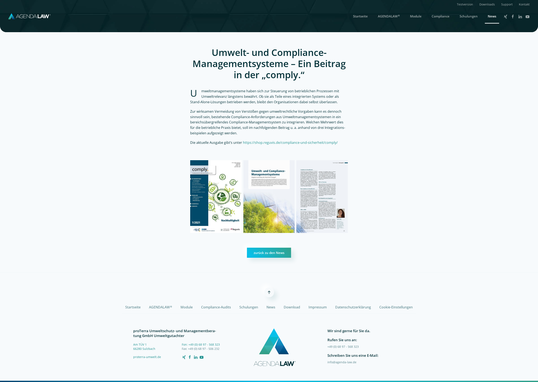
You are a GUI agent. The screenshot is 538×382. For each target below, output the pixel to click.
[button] (465, 4)
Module (416, 16)
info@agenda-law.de (341, 362)
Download (292, 307)
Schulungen (469, 16)
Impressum (318, 307)
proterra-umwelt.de (147, 357)
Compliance (441, 16)
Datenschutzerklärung (353, 307)
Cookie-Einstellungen (396, 307)
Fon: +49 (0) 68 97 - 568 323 (201, 344)
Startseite (360, 16)
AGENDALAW (389, 16)
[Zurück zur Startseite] (29, 16)
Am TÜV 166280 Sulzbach (144, 346)
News (492, 16)
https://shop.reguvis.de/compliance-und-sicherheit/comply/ (290, 142)
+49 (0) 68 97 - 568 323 (343, 347)
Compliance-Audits (216, 307)
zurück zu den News (269, 253)
